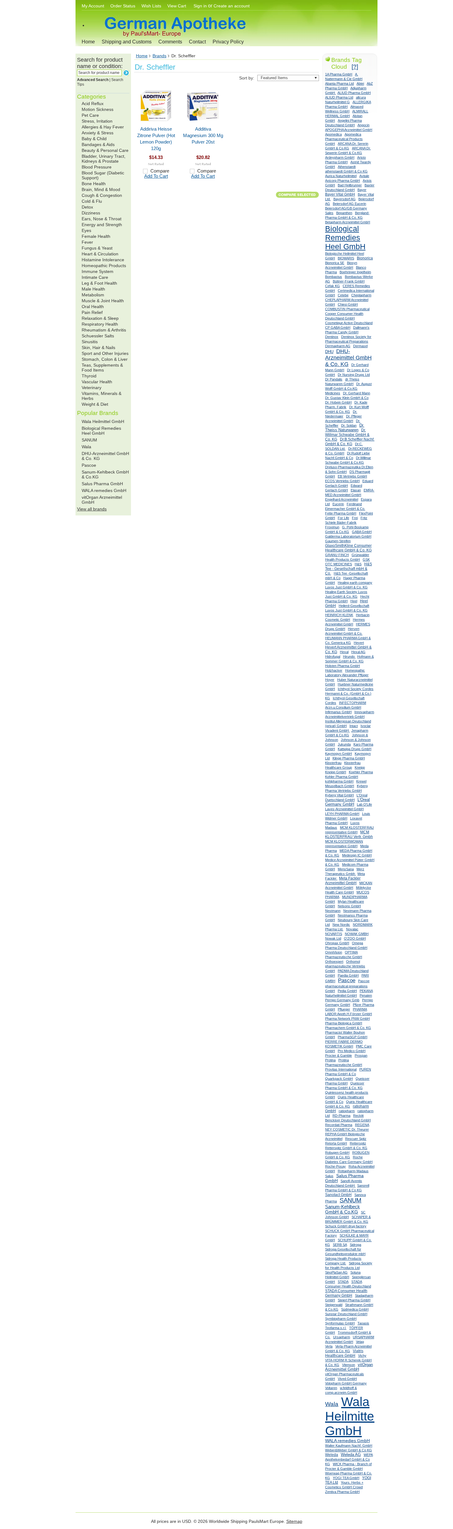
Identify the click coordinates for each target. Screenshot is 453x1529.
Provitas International (341, 1069)
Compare (159, 170)
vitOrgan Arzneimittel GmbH (349, 1367)
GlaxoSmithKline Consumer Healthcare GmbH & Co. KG (348, 547)
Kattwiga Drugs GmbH (354, 749)
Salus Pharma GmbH (102, 483)
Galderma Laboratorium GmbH (348, 536)
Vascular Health (97, 381)
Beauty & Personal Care (105, 150)
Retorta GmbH (336, 1143)
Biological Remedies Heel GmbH (101, 431)
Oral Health (93, 306)
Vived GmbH (347, 1379)
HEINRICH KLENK (339, 615)
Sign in (200, 6)
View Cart (177, 6)
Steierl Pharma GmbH (354, 1300)
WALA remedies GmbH (104, 490)
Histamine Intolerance (103, 259)
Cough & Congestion (102, 195)
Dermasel (360, 346)
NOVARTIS (333, 934)
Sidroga (355, 1244)
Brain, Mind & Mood (101, 189)
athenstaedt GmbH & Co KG (346, 171)
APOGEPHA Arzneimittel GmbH (348, 130)
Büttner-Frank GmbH (349, 281)
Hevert (359, 643)
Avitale (364, 176)
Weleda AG (351, 1454)
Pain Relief (92, 312)
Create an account (232, 6)
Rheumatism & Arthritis (104, 329)
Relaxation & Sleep (100, 318)
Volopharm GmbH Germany (346, 1383)
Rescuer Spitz (355, 1139)
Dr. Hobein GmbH (338, 402)
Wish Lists (151, 6)
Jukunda (344, 744)
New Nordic (341, 924)
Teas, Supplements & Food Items (102, 367)
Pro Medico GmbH (351, 1051)
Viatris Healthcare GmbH (344, 1353)
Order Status (122, 6)
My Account (93, 6)
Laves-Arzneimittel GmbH (344, 809)
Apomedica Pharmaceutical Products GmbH (344, 138)
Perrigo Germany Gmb (342, 1000)
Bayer (361, 190)
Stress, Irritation (97, 121)
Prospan (361, 1055)
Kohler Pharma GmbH (341, 777)
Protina (330, 1060)
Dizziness (91, 212)
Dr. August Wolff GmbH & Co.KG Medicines (348, 388)
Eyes (86, 230)
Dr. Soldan (349, 425)
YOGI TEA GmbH (346, 1478)
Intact (353, 726)
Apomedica (333, 134)
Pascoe (89, 465)
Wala (86, 446)
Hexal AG (358, 652)
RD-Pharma (341, 1115)
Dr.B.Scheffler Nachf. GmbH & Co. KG (349, 441)
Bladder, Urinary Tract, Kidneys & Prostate (103, 159)
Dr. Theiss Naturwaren (344, 427)
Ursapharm (341, 1337)
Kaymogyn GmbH (338, 753)
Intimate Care (95, 277)
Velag (360, 1342)
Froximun (332, 527)
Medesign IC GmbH (357, 855)
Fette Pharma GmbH (340, 513)
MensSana (346, 869)
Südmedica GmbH (355, 1309)
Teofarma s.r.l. (335, 1328)
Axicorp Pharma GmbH (342, 180)
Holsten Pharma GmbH (342, 666)
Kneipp (360, 767)
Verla (329, 1346)
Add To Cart (156, 176)
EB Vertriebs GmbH (352, 476)
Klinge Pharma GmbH (349, 758)
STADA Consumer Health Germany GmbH (346, 1293)
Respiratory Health (100, 324)
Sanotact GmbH (338, 1195)
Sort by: (246, 77)
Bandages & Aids (98, 144)
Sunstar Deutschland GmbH (346, 1314)
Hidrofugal (332, 656)
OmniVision (333, 952)
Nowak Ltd (333, 938)
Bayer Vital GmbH (340, 194)
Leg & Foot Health (99, 283)
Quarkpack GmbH (339, 1078)
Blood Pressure (97, 167)
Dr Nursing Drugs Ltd (354, 374)
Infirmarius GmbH (338, 712)
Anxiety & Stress (97, 132)
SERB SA (340, 1244)
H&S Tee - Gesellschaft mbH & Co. (348, 568)
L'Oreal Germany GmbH (347, 802)
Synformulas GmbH (340, 1323)
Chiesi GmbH (348, 304)
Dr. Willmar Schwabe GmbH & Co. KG (347, 434)
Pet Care (90, 115)
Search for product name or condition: (100, 63)
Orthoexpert (334, 961)
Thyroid (89, 375)
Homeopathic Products (104, 265)
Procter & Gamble (338, 1055)
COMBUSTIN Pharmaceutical (347, 309)
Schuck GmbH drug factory (345, 1226)
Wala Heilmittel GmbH (103, 421)
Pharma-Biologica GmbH (343, 1023)
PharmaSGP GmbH (352, 1037)
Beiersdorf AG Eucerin (349, 203)
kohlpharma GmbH (339, 781)
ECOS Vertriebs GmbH (342, 481)
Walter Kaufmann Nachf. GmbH (348, 1445)
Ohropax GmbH (337, 943)
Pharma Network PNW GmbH (347, 1018)
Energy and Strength (102, 224)
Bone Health (94, 183)
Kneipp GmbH (335, 772)
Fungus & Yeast (97, 248)
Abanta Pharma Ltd (339, 83)
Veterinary (91, 387)
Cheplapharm (361, 295)
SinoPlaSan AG (336, 1272)
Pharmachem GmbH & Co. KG (348, 1028)
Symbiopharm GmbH (341, 1318)
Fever (87, 242)
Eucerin (338, 504)
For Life (343, 518)
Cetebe (343, 295)
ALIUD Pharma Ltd (339, 97)
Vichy (362, 1355)
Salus (329, 1176)
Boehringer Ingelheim (355, 272)
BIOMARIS (346, 258)
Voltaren (331, 1388)
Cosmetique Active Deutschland (349, 323)
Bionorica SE (334, 263)
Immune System (97, 271)
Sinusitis (90, 341)
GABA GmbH (362, 532)
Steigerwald (333, 1305)
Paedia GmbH (348, 975)
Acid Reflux (93, 103)
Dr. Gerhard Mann (356, 393)
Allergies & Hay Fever (103, 126)
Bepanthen (344, 213)
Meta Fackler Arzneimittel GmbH (343, 880)
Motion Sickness (97, 109)
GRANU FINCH (337, 555)
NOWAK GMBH (357, 934)
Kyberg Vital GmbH (339, 795)
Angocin (363, 125)
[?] (355, 66)
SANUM (89, 439)
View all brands (92, 508)
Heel (353, 601)
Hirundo (349, 656)
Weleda (331, 1455)
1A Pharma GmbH (338, 74)
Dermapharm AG (337, 346)
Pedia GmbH (347, 991)
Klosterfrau (333, 763)
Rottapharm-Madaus (353, 1171)
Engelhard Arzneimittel (341, 499)
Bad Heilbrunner (350, 185)
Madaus (331, 827)
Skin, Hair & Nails (98, 347)
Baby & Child (94, 138)
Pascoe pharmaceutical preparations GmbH (347, 986)
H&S (358, 564)
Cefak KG (332, 286)
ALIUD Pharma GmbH (354, 93)
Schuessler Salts (98, 335)
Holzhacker (333, 670)
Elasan (356, 490)
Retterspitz (358, 1143)
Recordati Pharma (338, 1125)
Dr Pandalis (333, 379)
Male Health (93, 289)
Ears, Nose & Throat (101, 218)
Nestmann (333, 911)
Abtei (360, 83)
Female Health (96, 236)
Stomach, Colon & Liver (105, 359)
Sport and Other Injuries (105, 353)
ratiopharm (347, 1111)
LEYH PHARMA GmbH (342, 813)
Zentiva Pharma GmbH (342, 1492)
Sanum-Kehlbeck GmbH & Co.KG (342, 1209)
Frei (355, 518)
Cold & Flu (92, 201)
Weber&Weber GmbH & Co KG (348, 1450)
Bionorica (365, 258)
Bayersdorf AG (344, 199)
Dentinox (331, 337)
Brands (159, 56)
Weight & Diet (95, 404)
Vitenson (348, 1365)
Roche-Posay (335, 1166)
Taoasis (363, 1323)
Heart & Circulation (100, 253)
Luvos (355, 823)
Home (88, 41)
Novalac (352, 929)
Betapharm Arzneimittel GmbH (347, 222)
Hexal (344, 652)
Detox (87, 207)
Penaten (366, 995)
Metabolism (93, 294)
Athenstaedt (347, 167)
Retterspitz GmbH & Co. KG (346, 1148)
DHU (329, 351)
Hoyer (329, 679)
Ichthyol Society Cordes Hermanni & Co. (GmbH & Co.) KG (349, 693)
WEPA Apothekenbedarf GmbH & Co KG (349, 1459)
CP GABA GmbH (337, 327)
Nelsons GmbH (349, 906)
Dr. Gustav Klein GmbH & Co (347, 398)
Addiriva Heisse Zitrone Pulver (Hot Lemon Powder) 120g (156, 138)
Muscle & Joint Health (103, 300)
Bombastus (333, 277)
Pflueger (344, 1009)
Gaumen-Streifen (338, 541)
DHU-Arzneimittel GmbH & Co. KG (348, 357)
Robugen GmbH (337, 1152)
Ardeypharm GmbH (339, 157)
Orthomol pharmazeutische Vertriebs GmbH (345, 966)
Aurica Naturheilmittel (341, 176)
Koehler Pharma (361, 772)
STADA (343, 1281)
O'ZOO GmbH (355, 938)
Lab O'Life (364, 804)
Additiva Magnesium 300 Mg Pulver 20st (203, 135)
